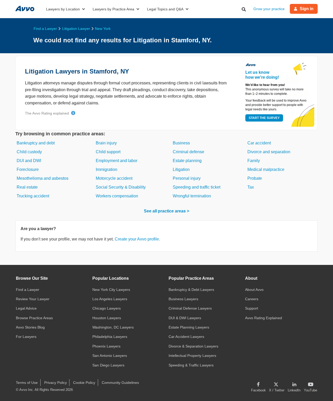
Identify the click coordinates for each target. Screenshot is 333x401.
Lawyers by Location (63, 9)
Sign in (306, 8)
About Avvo (254, 290)
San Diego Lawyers (108, 365)
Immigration (106, 169)
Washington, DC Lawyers (113, 327)
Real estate (27, 187)
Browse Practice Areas (34, 318)
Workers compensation (117, 196)
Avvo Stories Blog (30, 327)
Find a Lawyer (27, 290)
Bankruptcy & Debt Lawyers (191, 290)
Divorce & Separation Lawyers (193, 346)
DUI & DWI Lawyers (185, 318)
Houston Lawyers (106, 318)
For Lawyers (26, 337)
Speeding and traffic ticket (196, 187)
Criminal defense (188, 152)
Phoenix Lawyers (106, 346)
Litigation (181, 169)
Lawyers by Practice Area (113, 9)
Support (251, 308)
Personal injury (187, 178)
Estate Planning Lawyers (189, 327)
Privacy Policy (55, 382)
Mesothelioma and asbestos (42, 178)
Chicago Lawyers (106, 308)
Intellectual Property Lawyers (192, 355)
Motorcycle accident (114, 178)
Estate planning (187, 160)
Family (253, 160)
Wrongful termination (192, 196)
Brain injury (106, 143)
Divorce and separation (268, 152)
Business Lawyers (183, 299)
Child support (108, 152)
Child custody (29, 152)
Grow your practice (269, 9)
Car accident (259, 143)
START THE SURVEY (264, 118)
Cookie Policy (84, 382)
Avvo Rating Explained (263, 318)
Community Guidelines (120, 382)
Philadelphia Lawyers (109, 337)
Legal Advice (26, 308)
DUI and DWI (29, 160)
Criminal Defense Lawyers (190, 308)
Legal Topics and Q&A (165, 9)
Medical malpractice (265, 169)
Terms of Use (27, 382)
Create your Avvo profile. (137, 239)
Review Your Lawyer (32, 299)
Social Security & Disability (121, 187)
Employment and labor (116, 160)
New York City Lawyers (111, 290)
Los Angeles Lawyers (109, 299)
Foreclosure (28, 169)
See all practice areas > (166, 211)
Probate (254, 178)
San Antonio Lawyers (109, 355)
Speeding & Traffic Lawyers (191, 365)
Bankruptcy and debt (36, 143)
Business (181, 143)
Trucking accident (33, 196)
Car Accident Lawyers (186, 337)
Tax (250, 187)
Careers (251, 299)
